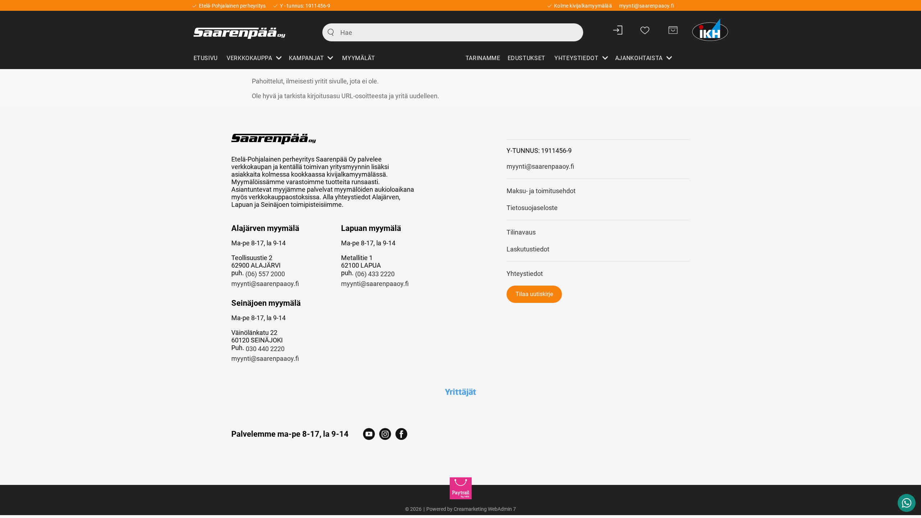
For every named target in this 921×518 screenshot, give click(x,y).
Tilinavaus (521, 232)
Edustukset (526, 58)
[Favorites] (644, 30)
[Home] (250, 30)
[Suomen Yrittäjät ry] (460, 392)
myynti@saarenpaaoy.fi (265, 283)
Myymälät (358, 58)
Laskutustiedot (528, 249)
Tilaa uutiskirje (534, 294)
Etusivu (206, 58)
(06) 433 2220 (375, 274)
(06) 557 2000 (265, 274)
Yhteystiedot (525, 273)
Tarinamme (483, 58)
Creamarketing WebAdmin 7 (485, 509)
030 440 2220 (265, 349)
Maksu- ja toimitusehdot (541, 191)
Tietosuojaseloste (532, 208)
